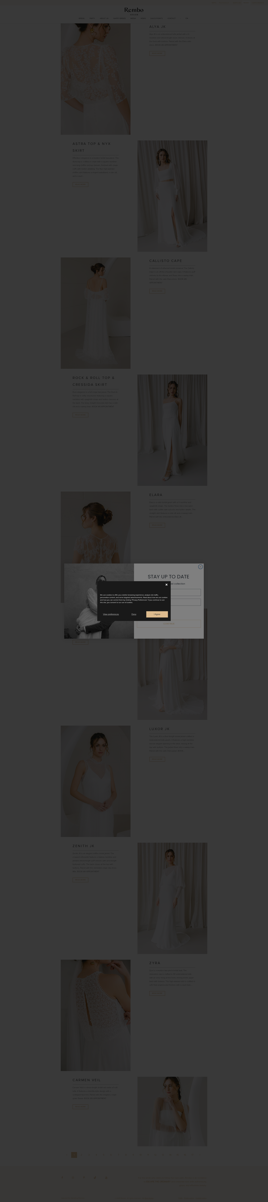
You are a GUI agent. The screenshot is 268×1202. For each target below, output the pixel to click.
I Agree (157, 614)
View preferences (111, 614)
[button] (166, 584)
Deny (133, 614)
